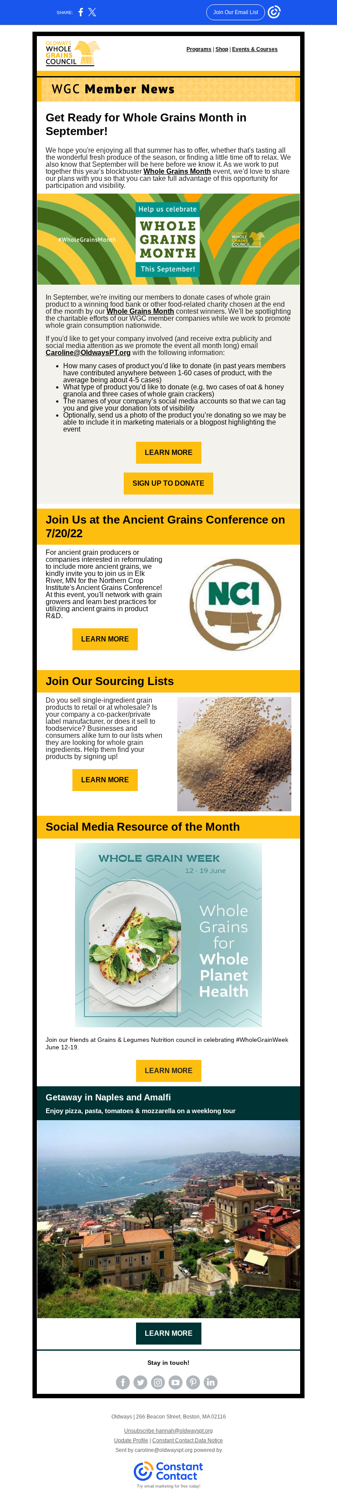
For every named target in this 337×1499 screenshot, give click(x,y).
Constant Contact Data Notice (187, 1440)
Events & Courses (255, 49)
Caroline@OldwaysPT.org (88, 352)
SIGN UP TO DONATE (168, 483)
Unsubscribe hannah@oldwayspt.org (168, 1431)
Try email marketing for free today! (169, 1486)
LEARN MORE (169, 452)
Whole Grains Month (177, 171)
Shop (221, 49)
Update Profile (131, 1440)
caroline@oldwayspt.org (164, 1450)
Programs (199, 49)
